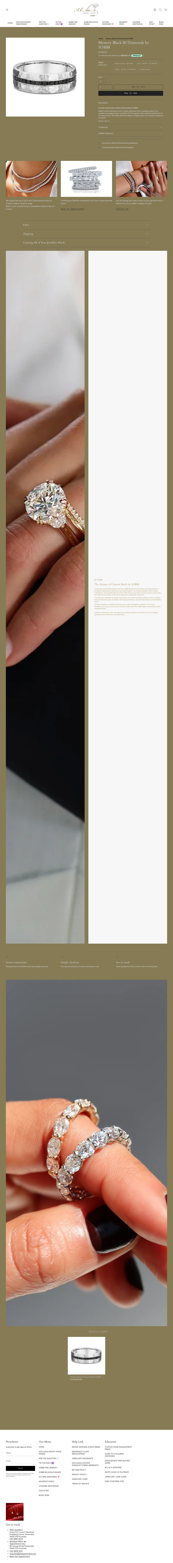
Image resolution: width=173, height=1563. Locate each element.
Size (100, 77)
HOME (41, 1447)
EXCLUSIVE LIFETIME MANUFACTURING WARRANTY (85, 1464)
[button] (160, 9)
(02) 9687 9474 (16, 1539)
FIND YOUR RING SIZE (114, 1481)
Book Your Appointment (20, 1556)
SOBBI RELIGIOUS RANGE (50, 1472)
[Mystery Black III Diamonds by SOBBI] (86, 1356)
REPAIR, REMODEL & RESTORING (86, 1447)
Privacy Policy (17, 1475)
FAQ (26, 225)
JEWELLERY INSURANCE (82, 1458)
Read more (104, 121)
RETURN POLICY (79, 1470)
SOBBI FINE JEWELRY (48, 1468)
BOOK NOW (44, 1495)
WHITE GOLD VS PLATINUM (117, 1472)
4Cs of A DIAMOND (113, 1467)
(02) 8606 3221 (16, 1551)
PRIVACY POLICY (79, 1474)
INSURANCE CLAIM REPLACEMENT (80, 1452)
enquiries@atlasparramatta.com (23, 1554)
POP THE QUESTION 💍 (49, 1458)
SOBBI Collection (105, 133)
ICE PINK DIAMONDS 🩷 (49, 1477)
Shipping (28, 234)
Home (100, 39)
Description (103, 103)
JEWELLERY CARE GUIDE (115, 1477)
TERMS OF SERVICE (80, 1484)
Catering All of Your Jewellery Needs (44, 242)
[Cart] (165, 9)
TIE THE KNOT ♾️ (46, 1463)
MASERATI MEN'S (46, 1481)
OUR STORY (44, 1491)
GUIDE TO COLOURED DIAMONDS (114, 1455)
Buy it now (131, 93)
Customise (102, 127)
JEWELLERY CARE (79, 1479)
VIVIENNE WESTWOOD (49, 1486)
